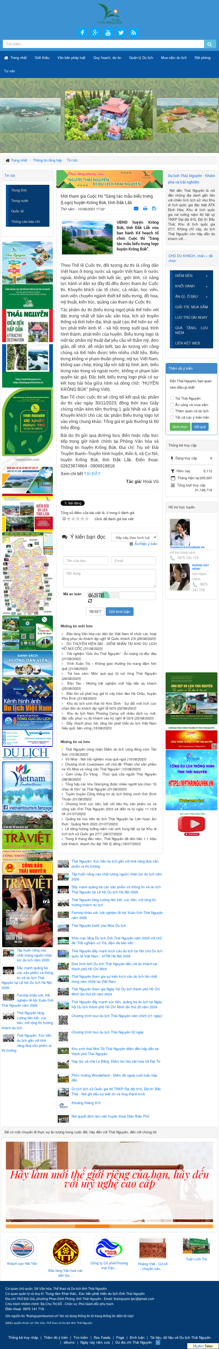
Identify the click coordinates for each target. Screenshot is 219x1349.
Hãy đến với (161, 1226)
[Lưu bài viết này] (154, 208)
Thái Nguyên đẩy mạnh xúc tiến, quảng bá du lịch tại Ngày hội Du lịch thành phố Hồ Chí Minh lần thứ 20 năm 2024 (117, 1004)
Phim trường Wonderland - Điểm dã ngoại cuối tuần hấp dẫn (114, 1078)
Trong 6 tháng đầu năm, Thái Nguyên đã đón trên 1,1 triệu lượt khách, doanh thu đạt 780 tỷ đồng (109, 841)
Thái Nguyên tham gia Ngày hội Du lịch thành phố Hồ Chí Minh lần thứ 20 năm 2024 (116, 991)
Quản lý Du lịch (141, 57)
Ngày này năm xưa (95, 1342)
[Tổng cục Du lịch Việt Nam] (27, 729)
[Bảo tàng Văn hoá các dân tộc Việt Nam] (22, 1251)
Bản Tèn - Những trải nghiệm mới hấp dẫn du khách (111, 683)
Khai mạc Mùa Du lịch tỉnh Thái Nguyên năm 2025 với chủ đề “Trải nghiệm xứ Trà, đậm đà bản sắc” (117, 941)
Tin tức (10, 175)
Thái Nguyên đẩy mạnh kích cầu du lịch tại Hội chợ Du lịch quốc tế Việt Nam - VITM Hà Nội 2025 (117, 953)
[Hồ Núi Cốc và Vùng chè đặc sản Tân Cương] (27, 867)
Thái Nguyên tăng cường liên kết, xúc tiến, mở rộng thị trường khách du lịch (114, 902)
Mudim (198, 1345)
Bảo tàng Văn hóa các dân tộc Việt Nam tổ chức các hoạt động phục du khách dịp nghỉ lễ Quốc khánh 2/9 (109, 636)
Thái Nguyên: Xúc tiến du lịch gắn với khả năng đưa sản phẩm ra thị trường (115, 864)
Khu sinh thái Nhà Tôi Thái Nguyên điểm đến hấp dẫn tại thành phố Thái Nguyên (115, 1051)
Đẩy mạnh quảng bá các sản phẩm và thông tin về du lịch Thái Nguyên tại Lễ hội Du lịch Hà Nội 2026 (116, 889)
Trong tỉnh (19, 190)
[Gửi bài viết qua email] (136, 208)
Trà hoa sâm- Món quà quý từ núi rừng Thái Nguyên (112, 673)
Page (120, 1337)
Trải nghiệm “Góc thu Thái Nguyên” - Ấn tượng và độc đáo (112, 653)
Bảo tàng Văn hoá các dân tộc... (22, 1273)
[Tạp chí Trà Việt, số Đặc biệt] (27, 910)
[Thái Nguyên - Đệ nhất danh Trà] (27, 421)
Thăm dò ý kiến (56, 1337)
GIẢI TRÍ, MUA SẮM (191, 306)
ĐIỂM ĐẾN (183, 275)
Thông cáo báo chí (25, 221)
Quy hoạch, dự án (107, 57)
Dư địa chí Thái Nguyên (133, 1342)
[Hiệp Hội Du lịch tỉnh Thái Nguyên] (196, 1247)
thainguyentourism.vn (187, 547)
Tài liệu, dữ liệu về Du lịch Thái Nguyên (180, 1337)
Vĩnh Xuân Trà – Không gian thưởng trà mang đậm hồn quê (109, 666)
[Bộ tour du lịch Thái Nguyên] (27, 632)
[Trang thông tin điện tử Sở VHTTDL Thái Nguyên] (27, 820)
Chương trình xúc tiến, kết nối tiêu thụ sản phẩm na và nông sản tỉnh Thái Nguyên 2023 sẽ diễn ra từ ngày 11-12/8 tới (109, 808)
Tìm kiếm (80, 1337)
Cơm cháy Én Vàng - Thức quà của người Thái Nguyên (111, 774)
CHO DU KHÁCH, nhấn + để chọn (191, 258)
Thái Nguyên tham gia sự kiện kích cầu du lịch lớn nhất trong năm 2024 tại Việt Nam (114, 979)
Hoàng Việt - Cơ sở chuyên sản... (109, 1266)
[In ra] (145, 208)
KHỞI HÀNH (184, 285)
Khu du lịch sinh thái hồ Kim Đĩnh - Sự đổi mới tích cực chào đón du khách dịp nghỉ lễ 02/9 (109, 706)
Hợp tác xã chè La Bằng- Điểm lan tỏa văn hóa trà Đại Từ (116, 1061)
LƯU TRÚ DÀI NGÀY (191, 317)
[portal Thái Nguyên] (27, 854)
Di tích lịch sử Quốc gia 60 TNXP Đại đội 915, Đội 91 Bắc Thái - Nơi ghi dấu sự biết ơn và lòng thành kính (116, 1091)
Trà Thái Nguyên (188, 398)
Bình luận (137, 1337)
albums (69, 1342)
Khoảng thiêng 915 (86, 1102)
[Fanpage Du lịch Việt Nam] (27, 786)
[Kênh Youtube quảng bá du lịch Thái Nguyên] (192, 824)
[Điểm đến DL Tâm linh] (27, 512)
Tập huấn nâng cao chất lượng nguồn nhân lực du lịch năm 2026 (117, 877)
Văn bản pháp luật (71, 57)
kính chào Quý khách (57, 1226)
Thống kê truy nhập (23, 1337)
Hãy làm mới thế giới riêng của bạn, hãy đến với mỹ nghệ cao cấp (92, 1226)
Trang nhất (18, 57)
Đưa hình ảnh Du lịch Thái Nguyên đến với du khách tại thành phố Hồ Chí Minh (114, 966)
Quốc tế (17, 210)
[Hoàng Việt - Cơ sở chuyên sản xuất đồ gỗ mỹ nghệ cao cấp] (109, 1248)
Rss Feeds (102, 1337)
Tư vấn (9, 70)
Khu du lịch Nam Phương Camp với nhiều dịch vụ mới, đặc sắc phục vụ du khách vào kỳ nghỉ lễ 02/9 (109, 716)
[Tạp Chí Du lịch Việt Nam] (27, 753)
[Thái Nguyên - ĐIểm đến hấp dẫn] (27, 335)
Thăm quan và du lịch (192, 410)
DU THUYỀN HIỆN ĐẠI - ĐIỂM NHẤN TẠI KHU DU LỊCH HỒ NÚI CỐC (109, 646)
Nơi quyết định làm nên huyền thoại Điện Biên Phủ (110, 1116)
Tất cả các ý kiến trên (192, 417)
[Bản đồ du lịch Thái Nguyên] (27, 573)
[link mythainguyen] (192, 779)
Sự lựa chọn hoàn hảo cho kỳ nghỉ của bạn (23, 1226)
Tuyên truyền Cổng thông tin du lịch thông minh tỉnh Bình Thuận (109, 796)
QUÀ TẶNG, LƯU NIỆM (191, 330)
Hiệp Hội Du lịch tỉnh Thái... (196, 1263)
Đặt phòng (202, 57)
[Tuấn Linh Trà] (152, 1246)
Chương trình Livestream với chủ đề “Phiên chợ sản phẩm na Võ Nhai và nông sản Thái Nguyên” (109, 767)
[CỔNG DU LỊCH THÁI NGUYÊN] (109, 13)
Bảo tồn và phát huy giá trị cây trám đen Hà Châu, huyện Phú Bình (109, 696)
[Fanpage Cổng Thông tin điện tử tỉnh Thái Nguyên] (192, 736)
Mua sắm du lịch (174, 57)
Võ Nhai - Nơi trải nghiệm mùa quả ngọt (95, 759)
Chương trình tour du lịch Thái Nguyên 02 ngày (108, 1032)
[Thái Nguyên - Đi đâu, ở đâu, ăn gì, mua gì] (27, 261)
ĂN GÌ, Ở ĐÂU (186, 296)
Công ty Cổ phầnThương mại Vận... (65, 1266)
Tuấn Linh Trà (152, 1259)
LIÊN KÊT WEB (187, 343)
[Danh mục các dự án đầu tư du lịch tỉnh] (27, 474)
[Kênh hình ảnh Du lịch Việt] (27, 693)
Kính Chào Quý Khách (196, 1226)
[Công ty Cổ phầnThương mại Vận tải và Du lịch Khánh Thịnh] (65, 1248)
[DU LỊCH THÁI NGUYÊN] (192, 697)
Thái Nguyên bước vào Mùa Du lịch (99, 925)
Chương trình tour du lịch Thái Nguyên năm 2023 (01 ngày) (117, 1015)
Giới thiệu (42, 57)
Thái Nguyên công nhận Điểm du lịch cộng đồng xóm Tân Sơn (109, 752)
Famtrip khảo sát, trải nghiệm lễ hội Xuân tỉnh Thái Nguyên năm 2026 (117, 915)
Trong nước (20, 200)
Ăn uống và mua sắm (191, 404)
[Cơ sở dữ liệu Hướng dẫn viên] (27, 662)
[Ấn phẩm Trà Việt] (27, 838)
